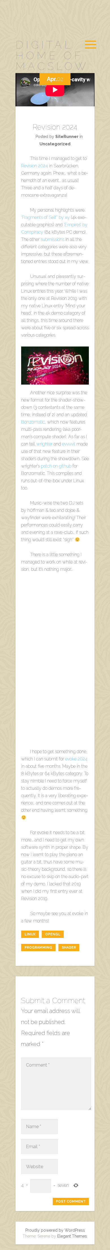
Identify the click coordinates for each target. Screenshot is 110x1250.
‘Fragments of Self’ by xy (45, 217)
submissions (52, 239)
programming (38, 947)
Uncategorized (55, 144)
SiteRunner (66, 136)
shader (69, 947)
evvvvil (68, 444)
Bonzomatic (33, 422)
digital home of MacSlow (52, 55)
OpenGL (52, 934)
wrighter (44, 444)
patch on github (56, 466)
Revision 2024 (34, 165)
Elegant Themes (72, 1236)
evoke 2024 (76, 759)
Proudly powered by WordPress (55, 1230)
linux (30, 934)
